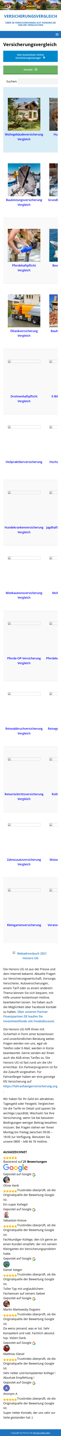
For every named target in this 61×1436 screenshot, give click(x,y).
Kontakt (28, 69)
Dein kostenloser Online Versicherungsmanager (29, 56)
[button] (56, 34)
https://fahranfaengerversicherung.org (30, 1086)
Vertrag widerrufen (41, 1432)
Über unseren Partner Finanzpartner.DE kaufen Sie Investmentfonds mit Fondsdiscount (28, 1016)
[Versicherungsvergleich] (30, 8)
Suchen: (11, 81)
